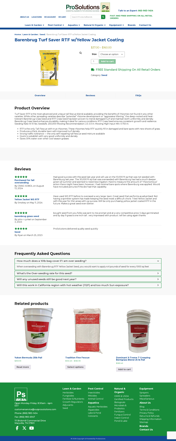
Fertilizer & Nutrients (73, 399)
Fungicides (68, 396)
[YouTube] (31, 428)
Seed (42, 34)
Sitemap (144, 422)
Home (18, 34)
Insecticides (94, 392)
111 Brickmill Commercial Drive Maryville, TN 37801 (30, 421)
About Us (24, 17)
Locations (37, 17)
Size (94, 54)
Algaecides (93, 410)
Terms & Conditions (149, 410)
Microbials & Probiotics (120, 407)
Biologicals (119, 402)
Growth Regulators (73, 402)
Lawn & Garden (33, 25)
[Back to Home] (88, 7)
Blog (142, 406)
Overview (40, 95)
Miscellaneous (147, 399)
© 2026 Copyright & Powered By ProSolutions (88, 439)
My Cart (62, 17)
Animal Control (95, 399)
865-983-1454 (145, 10)
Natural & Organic (93, 25)
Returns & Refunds (149, 416)
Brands (132, 25)
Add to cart (107, 61)
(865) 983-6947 (27, 417)
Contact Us (145, 25)
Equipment (115, 25)
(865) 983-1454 (30, 413)
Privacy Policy (147, 413)
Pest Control (55, 25)
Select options (75, 367)
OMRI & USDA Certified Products (123, 397)
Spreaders (145, 396)
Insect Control (121, 418)
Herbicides (68, 392)
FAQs (138, 95)
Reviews (90, 95)
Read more (23, 367)
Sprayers (144, 392)
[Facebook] (17, 428)
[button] (80, 53)
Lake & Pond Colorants (94, 414)
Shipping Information (150, 419)
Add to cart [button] (124, 369)
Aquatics (73, 25)
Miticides (92, 396)
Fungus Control (122, 414)
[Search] (103, 17)
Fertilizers (119, 411)
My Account (50, 17)
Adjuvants (68, 405)
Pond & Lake (120, 421)
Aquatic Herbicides (97, 406)
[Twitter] (24, 428)
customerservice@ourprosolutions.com (35, 409)
